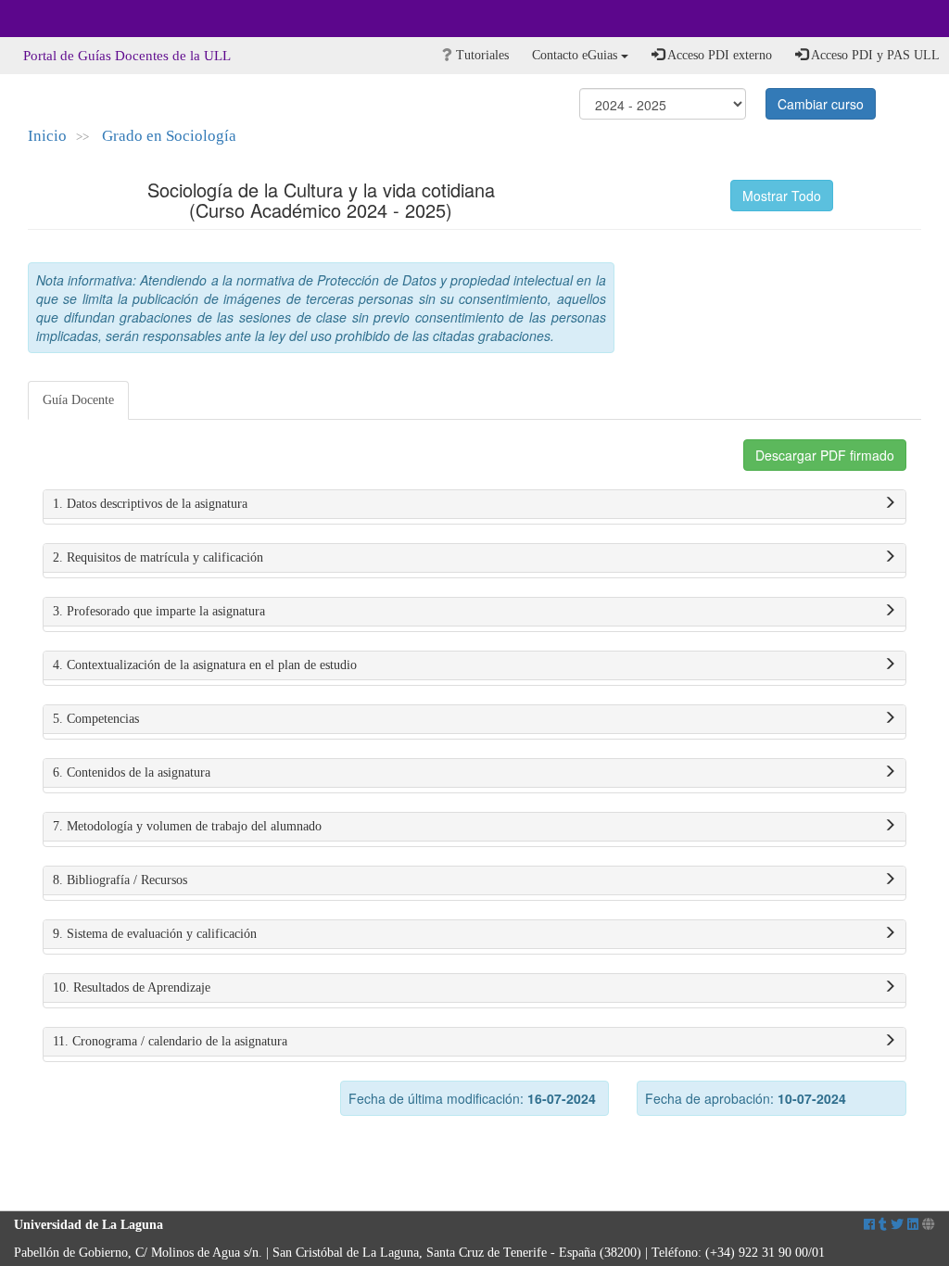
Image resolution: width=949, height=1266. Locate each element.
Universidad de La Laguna (65, 18)
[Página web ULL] (928, 1225)
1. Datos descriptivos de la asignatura (150, 504)
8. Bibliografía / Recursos (120, 880)
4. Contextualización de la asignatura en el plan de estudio (205, 665)
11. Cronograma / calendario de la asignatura (170, 1041)
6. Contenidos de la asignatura (131, 772)
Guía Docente (78, 400)
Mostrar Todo (781, 195)
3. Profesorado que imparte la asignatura (159, 611)
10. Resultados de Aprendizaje (131, 987)
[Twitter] (897, 1225)
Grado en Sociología (169, 136)
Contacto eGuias (576, 55)
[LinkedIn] (912, 1225)
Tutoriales (480, 55)
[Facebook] (869, 1225)
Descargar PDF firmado (824, 455)
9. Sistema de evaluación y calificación (155, 934)
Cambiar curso (821, 104)
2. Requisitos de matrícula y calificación (158, 557)
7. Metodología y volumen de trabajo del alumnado (187, 826)
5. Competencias (96, 719)
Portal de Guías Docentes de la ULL (127, 55)
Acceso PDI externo (718, 55)
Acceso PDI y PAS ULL (874, 55)
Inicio (47, 136)
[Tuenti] (883, 1225)
